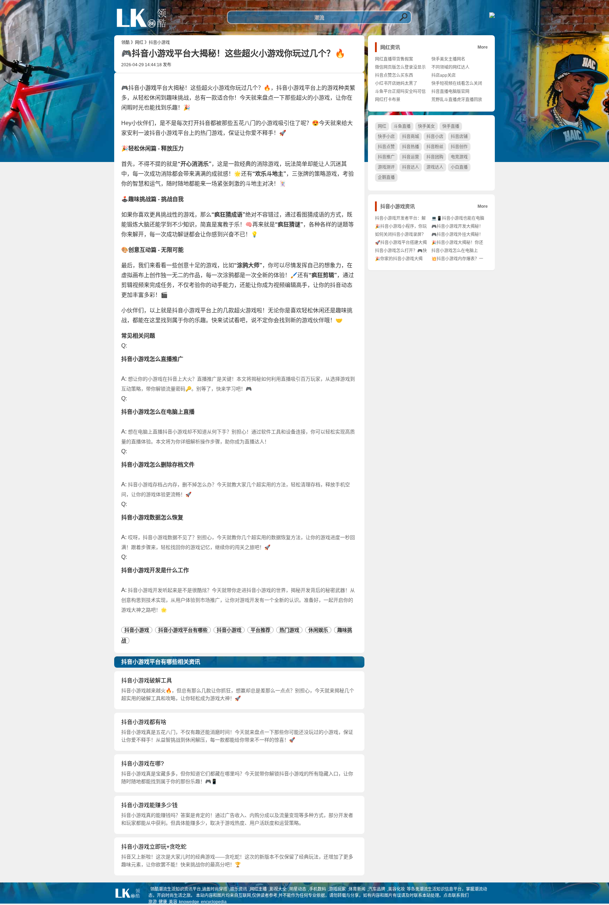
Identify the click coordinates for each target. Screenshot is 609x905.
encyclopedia (214, 901)
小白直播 (459, 167)
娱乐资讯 (238, 889)
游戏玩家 (337, 889)
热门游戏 (289, 630)
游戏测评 (386, 167)
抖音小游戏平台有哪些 (183, 630)
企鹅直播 (386, 177)
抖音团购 (434, 157)
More (483, 47)
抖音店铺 (459, 136)
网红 (139, 42)
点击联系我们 (456, 895)
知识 (189, 224)
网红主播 (258, 889)
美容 (173, 901)
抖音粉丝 (434, 146)
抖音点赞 (386, 146)
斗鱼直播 (402, 126)
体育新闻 (357, 889)
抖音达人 (410, 167)
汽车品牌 (376, 889)
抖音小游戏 (159, 42)
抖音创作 (459, 146)
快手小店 (386, 136)
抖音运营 (410, 157)
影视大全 (278, 889)
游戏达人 (434, 167)
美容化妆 (396, 889)
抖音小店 (434, 136)
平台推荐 (260, 630)
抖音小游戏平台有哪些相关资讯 (160, 662)
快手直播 (450, 126)
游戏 (150, 88)
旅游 (152, 901)
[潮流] (141, 30)
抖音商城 (410, 136)
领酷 (125, 42)
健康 (163, 901)
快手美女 (426, 126)
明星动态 (297, 889)
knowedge (189, 901)
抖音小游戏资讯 (397, 206)
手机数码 (317, 889)
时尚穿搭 (218, 889)
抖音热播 (410, 146)
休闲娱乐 (318, 630)
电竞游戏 (459, 157)
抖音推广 (386, 157)
